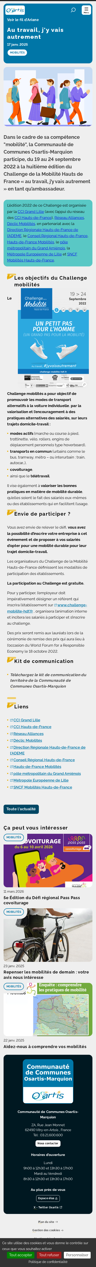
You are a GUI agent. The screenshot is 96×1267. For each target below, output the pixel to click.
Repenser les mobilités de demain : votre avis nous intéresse (46, 975)
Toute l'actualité (21, 809)
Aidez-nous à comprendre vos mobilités (45, 1046)
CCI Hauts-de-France (33, 217)
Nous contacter (48, 1143)
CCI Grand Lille (31, 211)
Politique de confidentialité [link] (48, 1262)
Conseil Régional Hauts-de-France (57, 236)
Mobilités (13, 837)
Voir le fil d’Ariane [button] (23, 20)
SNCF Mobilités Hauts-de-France (42, 787)
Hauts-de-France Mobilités (30, 242)
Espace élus (46, 1198)
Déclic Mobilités (21, 223)
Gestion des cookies (46, 1230)
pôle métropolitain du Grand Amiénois (47, 773)
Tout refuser (49, 1255)
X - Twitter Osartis (46, 1207)
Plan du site (46, 1222)
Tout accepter (20, 1255)
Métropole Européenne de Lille (34, 254)
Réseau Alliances (69, 217)
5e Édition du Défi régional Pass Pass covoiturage (42, 900)
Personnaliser (77, 1255)
